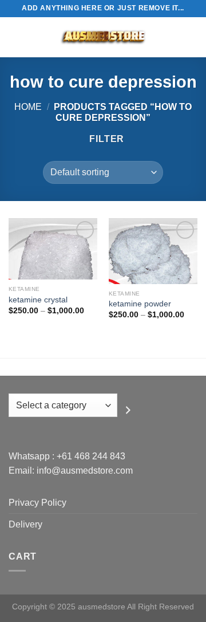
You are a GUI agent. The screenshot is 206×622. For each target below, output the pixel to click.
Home (28, 107)
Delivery (25, 524)
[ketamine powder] (153, 251)
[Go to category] (128, 409)
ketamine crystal (38, 300)
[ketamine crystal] (53, 249)
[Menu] (15, 37)
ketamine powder (140, 304)
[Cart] (191, 37)
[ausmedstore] (103, 37)
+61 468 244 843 (91, 456)
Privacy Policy (37, 502)
